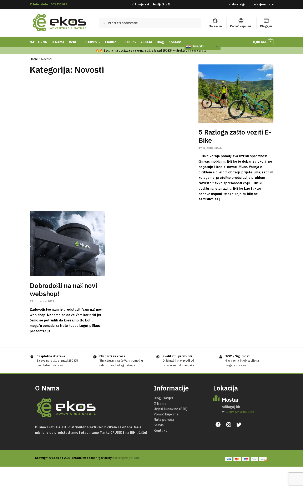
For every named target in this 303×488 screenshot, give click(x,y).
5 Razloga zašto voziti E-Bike (234, 136)
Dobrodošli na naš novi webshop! (63, 289)
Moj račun (215, 26)
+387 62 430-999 (239, 412)
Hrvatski (197, 46)
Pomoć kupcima (241, 26)
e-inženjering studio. (126, 458)
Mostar (230, 399)
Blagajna (266, 26)
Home (34, 59)
